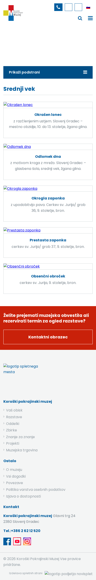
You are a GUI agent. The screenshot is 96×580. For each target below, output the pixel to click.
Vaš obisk (14, 410)
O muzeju (14, 469)
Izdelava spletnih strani (25, 573)
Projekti (12, 443)
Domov (13, 45)
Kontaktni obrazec (48, 337)
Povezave (14, 482)
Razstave (14, 417)
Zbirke (31, 45)
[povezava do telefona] (58, 7)
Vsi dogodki (16, 476)
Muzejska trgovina (22, 450)
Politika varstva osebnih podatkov (35, 489)
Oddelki (12, 423)
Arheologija (52, 45)
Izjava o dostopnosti (23, 496)
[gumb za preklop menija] (80, 18)
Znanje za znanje (20, 436)
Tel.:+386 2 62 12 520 (21, 530)
